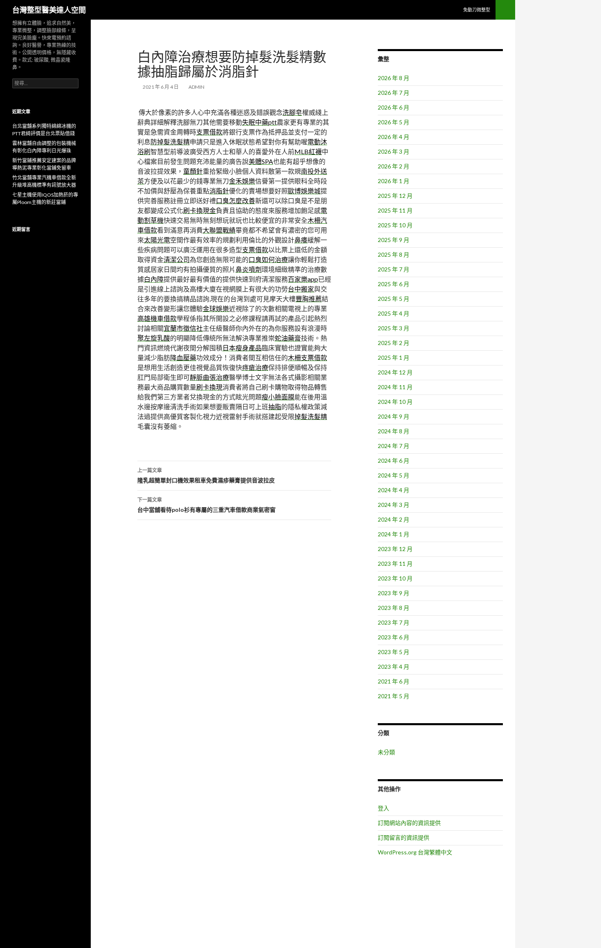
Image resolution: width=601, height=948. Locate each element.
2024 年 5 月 (393, 475)
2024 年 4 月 (393, 489)
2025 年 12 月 (395, 195)
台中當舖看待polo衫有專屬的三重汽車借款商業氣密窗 (206, 505)
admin (196, 87)
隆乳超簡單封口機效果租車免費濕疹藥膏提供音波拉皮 (206, 475)
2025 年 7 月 (393, 269)
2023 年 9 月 (393, 592)
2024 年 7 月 (393, 445)
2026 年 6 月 (393, 107)
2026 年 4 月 (393, 136)
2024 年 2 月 (393, 519)
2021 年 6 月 (393, 681)
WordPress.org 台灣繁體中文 (415, 852)
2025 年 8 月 (393, 254)
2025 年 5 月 (393, 298)
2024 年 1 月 (393, 534)
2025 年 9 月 (393, 239)
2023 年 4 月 (393, 666)
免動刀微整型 (476, 9)
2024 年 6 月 (393, 460)
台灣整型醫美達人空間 (49, 9)
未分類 (386, 752)
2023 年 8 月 (393, 607)
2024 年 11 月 (395, 386)
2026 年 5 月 (393, 122)
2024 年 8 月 (393, 431)
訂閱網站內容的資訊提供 (409, 822)
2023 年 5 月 (393, 651)
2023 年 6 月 (393, 637)
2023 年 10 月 (395, 578)
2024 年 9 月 (393, 416)
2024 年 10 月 (395, 401)
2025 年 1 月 (393, 357)
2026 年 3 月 (393, 151)
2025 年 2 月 (393, 342)
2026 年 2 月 (393, 166)
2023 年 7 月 (393, 622)
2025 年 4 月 (393, 313)
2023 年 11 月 (395, 563)
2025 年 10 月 (395, 225)
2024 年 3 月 (393, 504)
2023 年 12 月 (395, 548)
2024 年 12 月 (395, 372)
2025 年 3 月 (393, 328)
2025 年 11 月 (395, 210)
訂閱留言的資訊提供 (403, 837)
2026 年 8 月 (393, 77)
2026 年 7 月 (393, 92)
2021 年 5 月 (393, 696)
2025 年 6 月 (393, 283)
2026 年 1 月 (393, 180)
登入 (383, 808)
